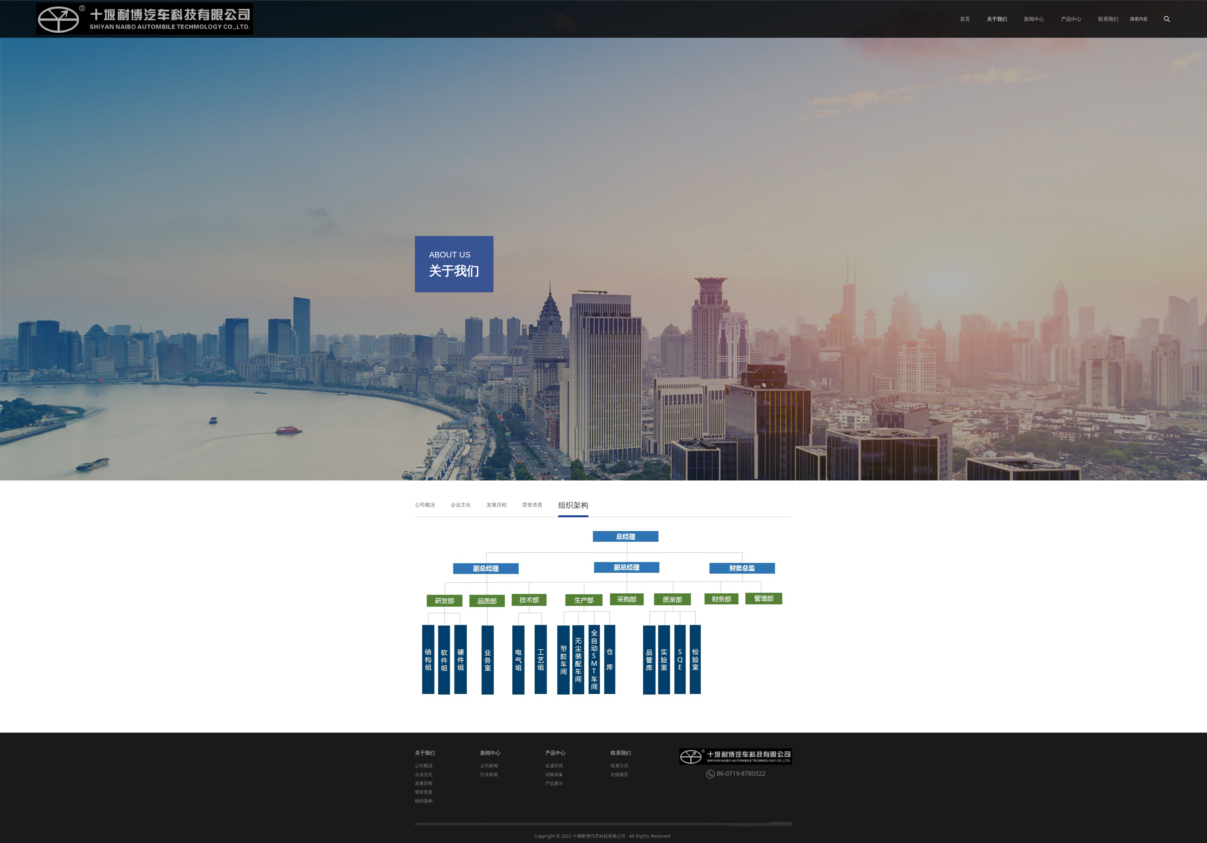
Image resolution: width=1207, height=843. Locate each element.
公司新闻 (489, 765)
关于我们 (997, 18)
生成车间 (554, 765)
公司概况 (425, 504)
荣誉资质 (532, 504)
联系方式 (619, 765)
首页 (965, 18)
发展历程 (497, 504)
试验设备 (554, 774)
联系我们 (1108, 18)
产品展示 (554, 783)
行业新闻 (489, 774)
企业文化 (461, 504)
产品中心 (1071, 18)
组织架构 (573, 505)
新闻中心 (1034, 18)
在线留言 (619, 774)
